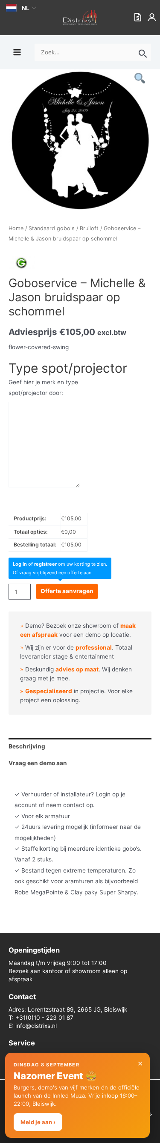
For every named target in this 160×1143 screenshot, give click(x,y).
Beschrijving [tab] (27, 746)
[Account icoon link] (153, 17)
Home (16, 228)
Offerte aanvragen (67, 591)
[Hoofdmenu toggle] (17, 52)
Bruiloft (89, 228)
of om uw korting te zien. (60, 564)
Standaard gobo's (52, 228)
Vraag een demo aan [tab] (38, 763)
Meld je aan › (37, 1122)
